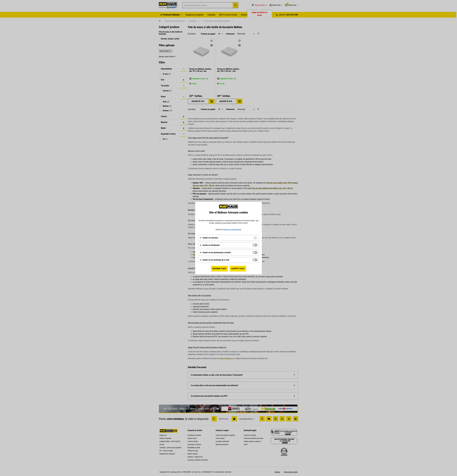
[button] (209, 237)
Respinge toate (219, 268)
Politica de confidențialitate (232, 229)
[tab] (228, 238)
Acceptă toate (238, 268)
